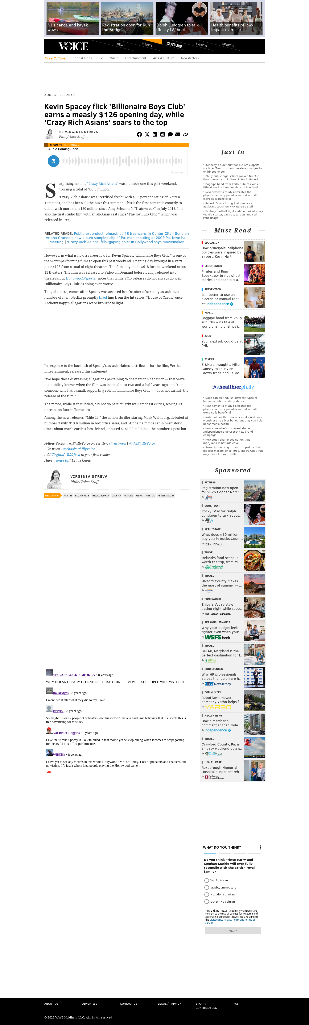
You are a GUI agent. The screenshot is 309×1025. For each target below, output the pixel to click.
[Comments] (170, 135)
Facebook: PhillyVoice (78, 449)
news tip (62, 460)
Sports (228, 44)
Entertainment (135, 58)
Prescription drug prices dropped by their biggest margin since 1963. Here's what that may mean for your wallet (233, 450)
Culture (174, 44)
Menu (51, 46)
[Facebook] (139, 135)
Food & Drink (82, 58)
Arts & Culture (163, 58)
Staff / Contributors (206, 1005)
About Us (51, 1003)
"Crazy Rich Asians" (103, 184)
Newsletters (190, 58)
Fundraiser (213, 599)
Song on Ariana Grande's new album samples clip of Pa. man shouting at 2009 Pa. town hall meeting (117, 237)
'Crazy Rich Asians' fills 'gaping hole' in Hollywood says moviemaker (125, 241)
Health (147, 44)
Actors (128, 495)
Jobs (208, 336)
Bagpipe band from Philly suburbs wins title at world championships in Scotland (230, 185)
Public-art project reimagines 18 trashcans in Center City (122, 233)
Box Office (71, 145)
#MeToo (150, 495)
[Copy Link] (185, 135)
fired (103, 297)
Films (139, 495)
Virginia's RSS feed (65, 455)
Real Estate (213, 529)
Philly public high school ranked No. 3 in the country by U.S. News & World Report (231, 177)
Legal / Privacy (169, 1003)
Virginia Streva (81, 131)
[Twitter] (147, 135)
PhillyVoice (73, 46)
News (121, 45)
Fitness (210, 482)
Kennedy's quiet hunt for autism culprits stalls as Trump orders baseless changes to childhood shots (232, 168)
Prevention (213, 289)
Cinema (116, 495)
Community (213, 692)
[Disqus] (116, 611)
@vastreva (117, 443)
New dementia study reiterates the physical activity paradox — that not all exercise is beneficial (230, 195)
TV (101, 58)
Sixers (209, 359)
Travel (209, 552)
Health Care (213, 762)
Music (114, 58)
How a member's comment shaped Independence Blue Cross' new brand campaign (228, 431)
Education (212, 242)
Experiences (213, 266)
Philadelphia (100, 495)
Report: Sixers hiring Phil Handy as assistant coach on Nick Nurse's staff (228, 204)
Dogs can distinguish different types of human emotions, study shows (230, 399)
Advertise (89, 1003)
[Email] (177, 135)
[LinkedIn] (155, 135)
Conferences (214, 669)
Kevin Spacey (166, 495)
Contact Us (128, 1003)
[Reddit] (162, 135)
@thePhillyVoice (142, 443)
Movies (56, 145)
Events (201, 44)
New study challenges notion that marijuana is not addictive (226, 441)
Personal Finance (217, 622)
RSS (236, 1003)
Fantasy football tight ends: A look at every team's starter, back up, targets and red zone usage (233, 214)
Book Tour (212, 506)
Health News (214, 715)
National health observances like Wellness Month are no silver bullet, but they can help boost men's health (233, 420)
